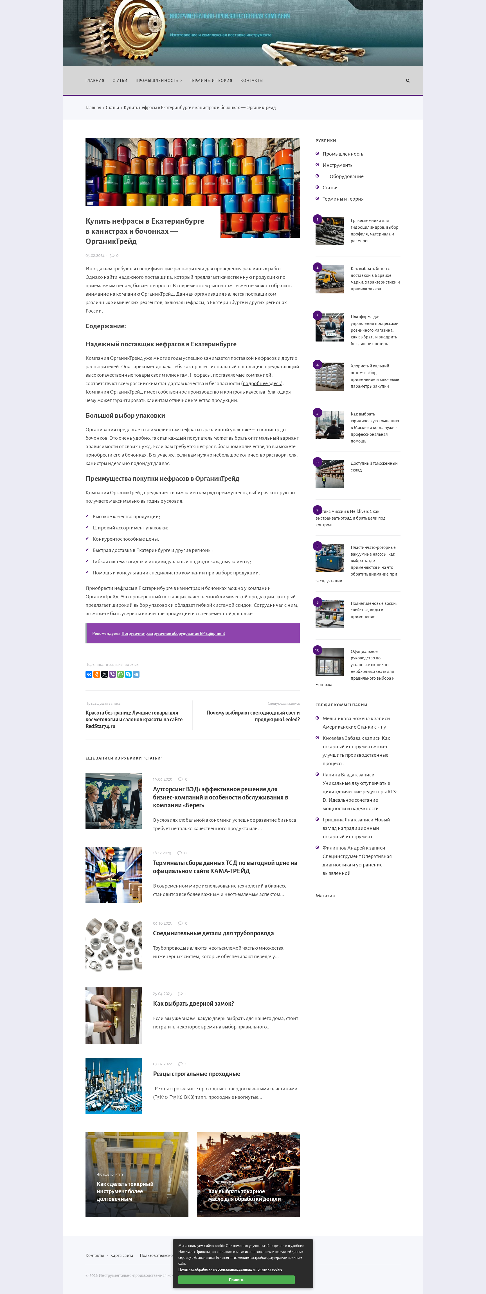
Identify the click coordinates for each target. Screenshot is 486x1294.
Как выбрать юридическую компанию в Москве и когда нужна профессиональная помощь (375, 427)
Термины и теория (343, 199)
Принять (236, 1280)
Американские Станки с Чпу (354, 727)
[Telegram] (136, 674)
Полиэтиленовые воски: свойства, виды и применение (374, 610)
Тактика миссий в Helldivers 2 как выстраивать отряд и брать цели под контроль (351, 518)
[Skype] (128, 674)
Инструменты (338, 165)
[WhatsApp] (120, 674)
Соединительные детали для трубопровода (213, 933)
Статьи (330, 187)
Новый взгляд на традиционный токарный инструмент (356, 828)
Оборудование (347, 176)
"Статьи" (153, 758)
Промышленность (343, 154)
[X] (104, 674)
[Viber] (112, 674)
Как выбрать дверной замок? (193, 1003)
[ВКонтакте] (89, 674)
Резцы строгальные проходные (196, 1074)
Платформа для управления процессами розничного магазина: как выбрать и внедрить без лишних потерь (375, 330)
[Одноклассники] (96, 674)
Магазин (326, 895)
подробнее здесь (262, 383)
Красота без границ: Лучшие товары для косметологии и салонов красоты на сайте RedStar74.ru (134, 719)
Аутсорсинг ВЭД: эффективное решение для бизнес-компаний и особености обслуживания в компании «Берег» (220, 797)
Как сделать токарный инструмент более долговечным (125, 1191)
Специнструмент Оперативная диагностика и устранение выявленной (357, 864)
